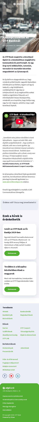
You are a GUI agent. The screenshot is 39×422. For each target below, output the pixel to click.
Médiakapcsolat (9, 370)
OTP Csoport (25, 328)
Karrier (5, 328)
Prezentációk (8, 351)
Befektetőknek (9, 344)
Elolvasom (12, 253)
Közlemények (8, 348)
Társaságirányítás (27, 331)
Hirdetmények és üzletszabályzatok (15, 400)
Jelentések (24, 348)
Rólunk (5, 324)
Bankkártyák (7, 315)
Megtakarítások (26, 315)
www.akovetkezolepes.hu (13, 182)
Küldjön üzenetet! (9, 366)
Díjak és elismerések (28, 335)
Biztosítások (7, 318)
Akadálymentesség (10, 335)
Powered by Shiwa (9, 417)
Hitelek (5, 311)
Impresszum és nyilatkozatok (13, 396)
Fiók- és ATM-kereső (10, 359)
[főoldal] (19, 388)
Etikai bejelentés (8, 403)
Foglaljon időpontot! (11, 363)
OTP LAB (6, 338)
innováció (19, 45)
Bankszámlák (25, 311)
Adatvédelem (7, 410)
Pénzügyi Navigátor (9, 407)
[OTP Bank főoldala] (19, 4)
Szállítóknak (7, 331)
